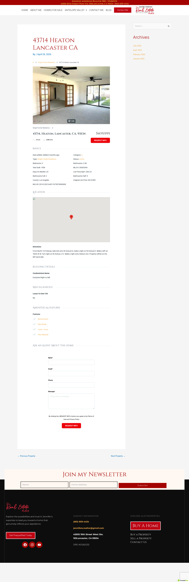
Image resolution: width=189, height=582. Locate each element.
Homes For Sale (53, 10)
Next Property (118, 456)
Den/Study (42, 324)
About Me (36, 10)
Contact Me (96, 10)
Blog (108, 10)
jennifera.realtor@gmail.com (88, 528)
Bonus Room (43, 319)
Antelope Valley (74, 10)
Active (81, 159)
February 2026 (139, 54)
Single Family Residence (46, 62)
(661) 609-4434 (122, 3)
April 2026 (137, 50)
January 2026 (138, 59)
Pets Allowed (43, 335)
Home (24, 10)
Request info (100, 140)
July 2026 (137, 46)
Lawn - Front (43, 329)
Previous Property (26, 456)
